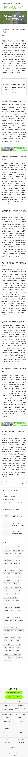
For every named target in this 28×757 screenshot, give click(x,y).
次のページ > (23, 482)
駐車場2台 (6, 637)
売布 (20, 563)
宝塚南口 (5, 563)
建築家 (21, 587)
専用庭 (12, 644)
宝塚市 (8, 573)
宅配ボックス (6, 630)
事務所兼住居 (17, 607)
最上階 (13, 600)
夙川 (13, 560)
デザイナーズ (18, 634)
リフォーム (14, 546)
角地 (17, 614)
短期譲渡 (5, 660)
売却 (12, 573)
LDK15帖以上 (18, 644)
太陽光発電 (18, 637)
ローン (18, 657)
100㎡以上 (19, 567)
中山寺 (10, 624)
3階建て (11, 620)
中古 (14, 660)
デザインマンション (17, 617)
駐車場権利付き (7, 614)
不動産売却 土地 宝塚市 (9, 496)
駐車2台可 (6, 610)
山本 (10, 590)
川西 (10, 583)
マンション (13, 657)
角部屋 (15, 563)
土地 (4, 573)
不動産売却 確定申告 (9, 499)
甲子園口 (11, 607)
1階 (15, 593)
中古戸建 (18, 560)
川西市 (14, 583)
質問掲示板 (12, 570)
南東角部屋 (13, 603)
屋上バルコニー (12, 610)
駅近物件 (5, 634)
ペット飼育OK (12, 647)
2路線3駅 (18, 640)
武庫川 (19, 593)
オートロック (13, 630)
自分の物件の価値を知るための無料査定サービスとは (15, 88)
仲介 (20, 573)
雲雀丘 (16, 587)
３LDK (13, 614)
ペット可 (5, 550)
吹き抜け (17, 627)
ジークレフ (10, 593)
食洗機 (16, 620)
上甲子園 (5, 587)
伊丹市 (21, 577)
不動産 (21, 570)
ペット (5, 577)
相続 (8, 657)
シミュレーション (13, 654)
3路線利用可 (20, 630)
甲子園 (8, 580)
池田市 (14, 550)
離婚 (22, 657)
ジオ (4, 567)
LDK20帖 (21, 620)
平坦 (14, 567)
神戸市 (16, 557)
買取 (16, 573)
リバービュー (11, 634)
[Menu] (25, 5)
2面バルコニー (6, 603)
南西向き (5, 647)
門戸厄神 (21, 557)
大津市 (18, 550)
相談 (4, 657)
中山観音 (11, 563)
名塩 (13, 577)
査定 (20, 654)
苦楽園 (5, 560)
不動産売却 (6, 654)
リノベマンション (7, 617)
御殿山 (19, 610)
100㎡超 (9, 597)
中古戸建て (6, 553)
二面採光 (5, 624)
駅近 (21, 580)
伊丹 (19, 590)
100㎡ (18, 583)
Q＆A (17, 570)
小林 (17, 577)
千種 (12, 557)
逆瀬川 (20, 553)
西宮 (16, 553)
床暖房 (14, 624)
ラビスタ (5, 583)
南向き (19, 603)
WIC (4, 627)
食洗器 (17, 600)
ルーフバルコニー (10, 627)
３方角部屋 (11, 637)
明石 (10, 650)
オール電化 (9, 567)
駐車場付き (15, 597)
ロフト (17, 647)
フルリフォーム (12, 640)
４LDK (5, 597)
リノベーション (7, 546)
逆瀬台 (14, 650)
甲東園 (9, 577)
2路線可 (5, 640)
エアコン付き (6, 644)
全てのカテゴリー (8, 494)
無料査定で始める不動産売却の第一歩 (15, 84)
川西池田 (5, 607)
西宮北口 (11, 553)
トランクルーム (7, 600)
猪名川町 (20, 546)
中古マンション (7, 557)
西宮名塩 (5, 590)
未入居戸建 (11, 587)
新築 (10, 550)
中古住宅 (5, 650)
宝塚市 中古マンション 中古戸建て (13, 502)
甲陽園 (9, 560)
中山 (4, 580)
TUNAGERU (6, 570)
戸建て (10, 660)
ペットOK (14, 590)
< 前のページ (5, 482)
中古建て (20, 624)
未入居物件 (6, 620)
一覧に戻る (14, 482)
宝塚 (18, 650)
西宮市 (13, 580)
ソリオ (17, 580)
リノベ (5, 593)
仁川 (22, 550)
